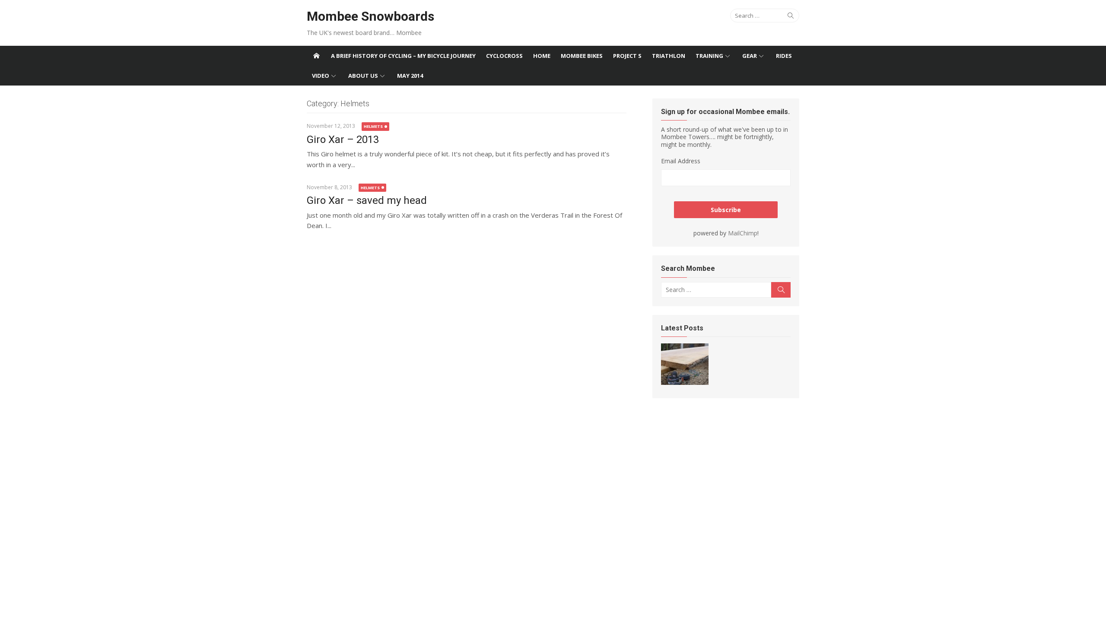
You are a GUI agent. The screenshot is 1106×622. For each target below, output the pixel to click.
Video (320, 75)
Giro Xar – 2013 (343, 139)
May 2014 (410, 75)
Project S (627, 56)
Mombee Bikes (582, 56)
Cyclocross (504, 56)
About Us (363, 75)
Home (541, 56)
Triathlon (668, 56)
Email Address (680, 161)
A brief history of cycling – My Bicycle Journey (403, 56)
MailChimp (742, 233)
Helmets (373, 126)
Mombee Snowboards (370, 16)
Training (709, 56)
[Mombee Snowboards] (316, 56)
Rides (784, 56)
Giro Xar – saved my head (367, 200)
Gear (749, 56)
